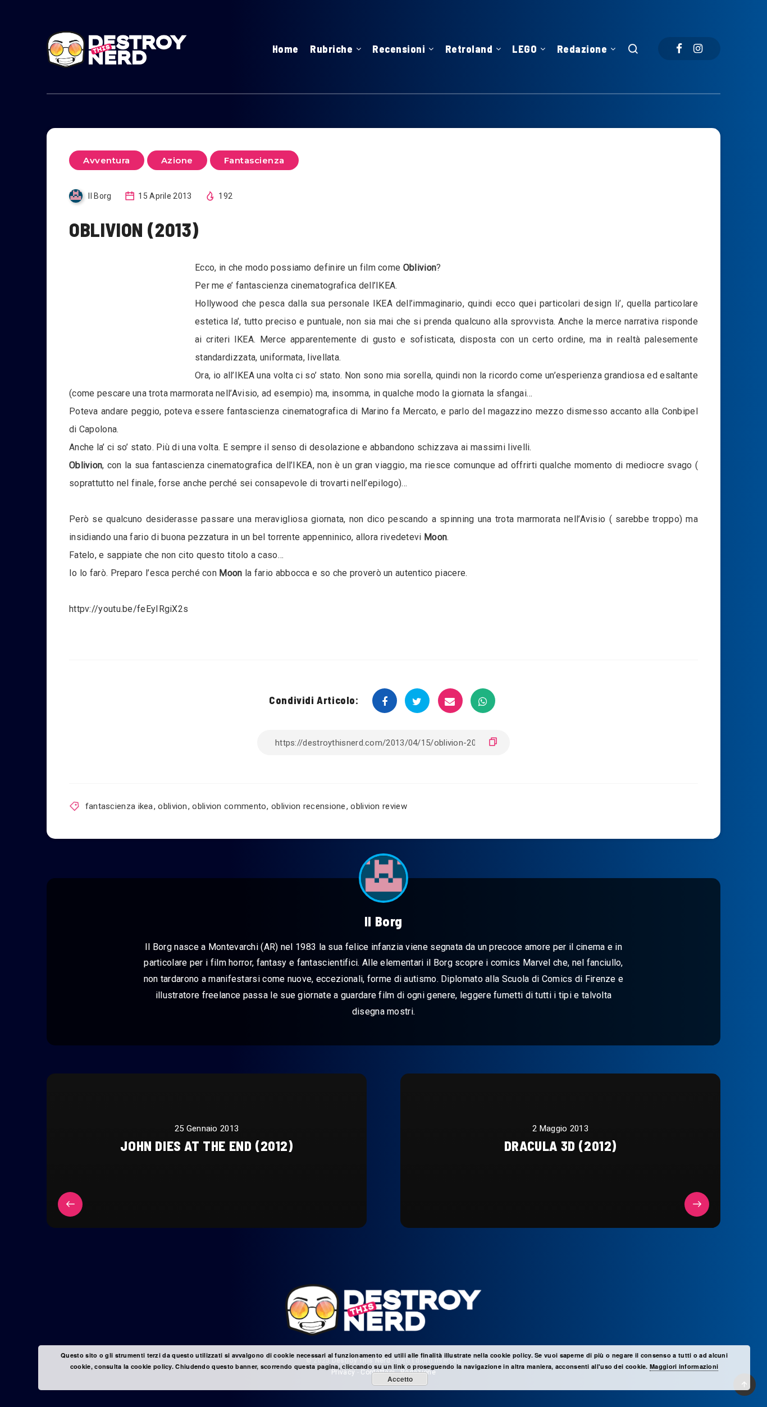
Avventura (106, 160)
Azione (177, 160)
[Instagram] (697, 48)
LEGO (524, 49)
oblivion (172, 806)
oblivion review (378, 806)
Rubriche (331, 49)
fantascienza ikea (119, 806)
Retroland (469, 49)
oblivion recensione (308, 806)
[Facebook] (679, 48)
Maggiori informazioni (684, 1366)
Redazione (582, 49)
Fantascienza (254, 160)
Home (285, 49)
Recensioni (398, 49)
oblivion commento (229, 806)
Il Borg (383, 921)
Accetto (400, 1379)
